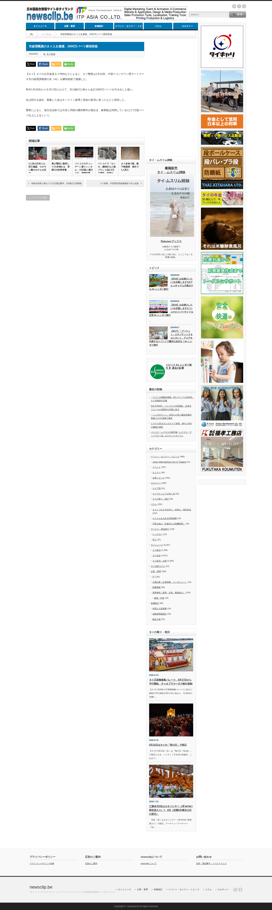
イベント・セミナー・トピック (128, 27)
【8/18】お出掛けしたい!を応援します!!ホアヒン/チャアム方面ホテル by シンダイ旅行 (171, 283)
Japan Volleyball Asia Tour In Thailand (169, 462)
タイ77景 (156, 488)
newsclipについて (149, 863)
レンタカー (157, 534)
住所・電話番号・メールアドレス (211, 863)
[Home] (31, 34)
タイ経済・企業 (159, 561)
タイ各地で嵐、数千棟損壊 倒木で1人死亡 (130, 166)
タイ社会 (50, 54)
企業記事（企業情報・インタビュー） (169, 582)
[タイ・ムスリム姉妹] (172, 235)
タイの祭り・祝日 (160, 499)
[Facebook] (240, 890)
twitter (239, 6)
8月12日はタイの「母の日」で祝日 (168, 744)
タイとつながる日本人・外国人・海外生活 (171, 510)
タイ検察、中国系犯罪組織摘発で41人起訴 (119, 183)
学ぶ (154, 539)
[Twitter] (235, 890)
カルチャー (187, 26)
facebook (244, 6)
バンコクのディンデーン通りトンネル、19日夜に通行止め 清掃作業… (84, 168)
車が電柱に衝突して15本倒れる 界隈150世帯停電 (61, 166)
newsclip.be (41, 886)
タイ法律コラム (158, 566)
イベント (156, 467)
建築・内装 (159, 598)
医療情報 (156, 587)
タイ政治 (156, 550)
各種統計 (99, 26)
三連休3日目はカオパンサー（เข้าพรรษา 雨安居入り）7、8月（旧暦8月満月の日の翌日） (171, 810)
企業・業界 (69, 26)
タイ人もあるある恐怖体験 (164, 518)
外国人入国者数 (159, 608)
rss (234, 6)
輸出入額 (156, 619)
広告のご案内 (91, 863)
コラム (158, 26)
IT (153, 577)
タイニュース (40, 26)
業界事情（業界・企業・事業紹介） (168, 593)
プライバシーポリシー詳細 (42, 863)
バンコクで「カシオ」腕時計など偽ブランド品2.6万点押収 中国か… (107, 168)
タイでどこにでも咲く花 (163, 494)
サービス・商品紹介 (160, 529)
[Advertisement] (171, 97)
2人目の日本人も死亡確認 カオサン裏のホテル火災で (37, 168)
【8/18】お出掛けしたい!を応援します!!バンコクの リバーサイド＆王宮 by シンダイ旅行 (171, 310)
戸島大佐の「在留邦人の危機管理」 (168, 524)
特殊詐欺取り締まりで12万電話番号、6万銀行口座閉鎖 (56, 183)
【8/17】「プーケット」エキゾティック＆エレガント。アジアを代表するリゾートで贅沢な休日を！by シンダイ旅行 (171, 338)
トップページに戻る (38, 197)
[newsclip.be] (50, 20)
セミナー (156, 472)
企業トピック (158, 478)
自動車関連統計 (159, 614)
